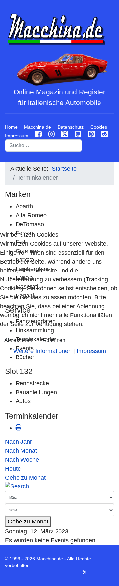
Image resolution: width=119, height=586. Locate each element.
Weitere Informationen (42, 351)
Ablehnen (54, 340)
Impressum (91, 351)
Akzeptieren (18, 340)
